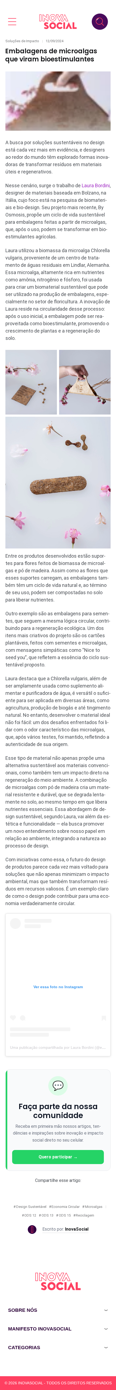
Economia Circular (66, 1207)
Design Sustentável (31, 1207)
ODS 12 (30, 1215)
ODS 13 (47, 1215)
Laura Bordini (96, 185)
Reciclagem (85, 1215)
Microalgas (94, 1207)
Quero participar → (58, 1156)
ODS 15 (65, 1215)
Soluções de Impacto (22, 41)
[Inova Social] (58, 21)
